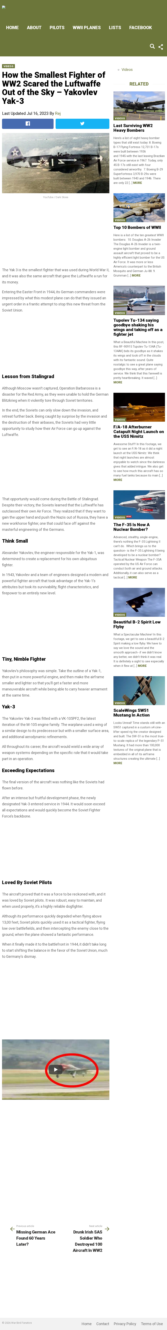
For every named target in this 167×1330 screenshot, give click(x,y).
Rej (58, 113)
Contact (102, 1324)
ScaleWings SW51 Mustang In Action (131, 713)
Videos (8, 66)
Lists (115, 27)
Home (12, 27)
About (34, 27)
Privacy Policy (125, 1324)
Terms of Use (152, 1324)
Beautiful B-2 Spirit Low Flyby (136, 624)
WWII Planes (87, 27)
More (137, 183)
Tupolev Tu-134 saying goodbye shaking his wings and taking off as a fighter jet (138, 327)
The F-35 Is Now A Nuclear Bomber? (131, 527)
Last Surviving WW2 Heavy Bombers (133, 128)
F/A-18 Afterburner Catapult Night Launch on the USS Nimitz (138, 432)
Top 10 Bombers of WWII (137, 227)
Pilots (57, 27)
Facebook (140, 27)
